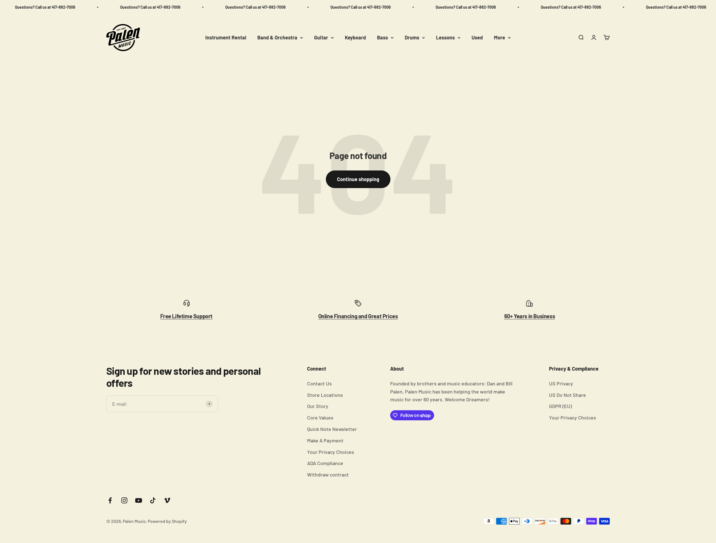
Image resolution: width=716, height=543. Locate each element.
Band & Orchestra (277, 37)
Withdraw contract (328, 474)
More (499, 37)
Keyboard (355, 37)
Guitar (321, 37)
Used (477, 37)
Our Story (317, 406)
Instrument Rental (225, 37)
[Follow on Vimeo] (167, 500)
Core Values (320, 417)
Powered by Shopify (167, 521)
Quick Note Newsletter (332, 429)
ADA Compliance (325, 463)
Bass (382, 37)
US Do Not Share (567, 395)
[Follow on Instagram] (124, 500)
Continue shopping (358, 179)
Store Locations (325, 395)
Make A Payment (325, 440)
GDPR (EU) (560, 406)
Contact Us (319, 383)
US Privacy (561, 383)
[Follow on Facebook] (110, 500)
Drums (412, 37)
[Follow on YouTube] (138, 500)
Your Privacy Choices (330, 452)
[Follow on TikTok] (153, 500)
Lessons (445, 37)
